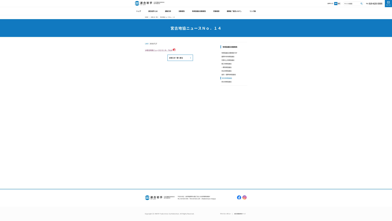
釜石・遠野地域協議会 (229, 74)
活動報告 (182, 11)
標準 (336, 3)
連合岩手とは (153, 11)
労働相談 (216, 11)
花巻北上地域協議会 (228, 60)
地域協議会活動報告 (199, 11)
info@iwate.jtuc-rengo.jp (209, 199)
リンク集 (253, 11)
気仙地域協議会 (227, 71)
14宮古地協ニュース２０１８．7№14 (158, 50)
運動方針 (168, 11)
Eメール (388, 5)
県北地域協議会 (227, 82)
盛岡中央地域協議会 (228, 56)
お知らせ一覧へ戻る (176, 58)
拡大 (339, 3)
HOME (146, 17)
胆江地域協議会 (227, 64)
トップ (138, 11)
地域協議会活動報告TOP (229, 53)
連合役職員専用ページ (240, 214)
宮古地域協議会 (227, 78)
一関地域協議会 (227, 67)
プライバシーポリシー (225, 214)
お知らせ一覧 (154, 17)
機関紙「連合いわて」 (234, 11)
